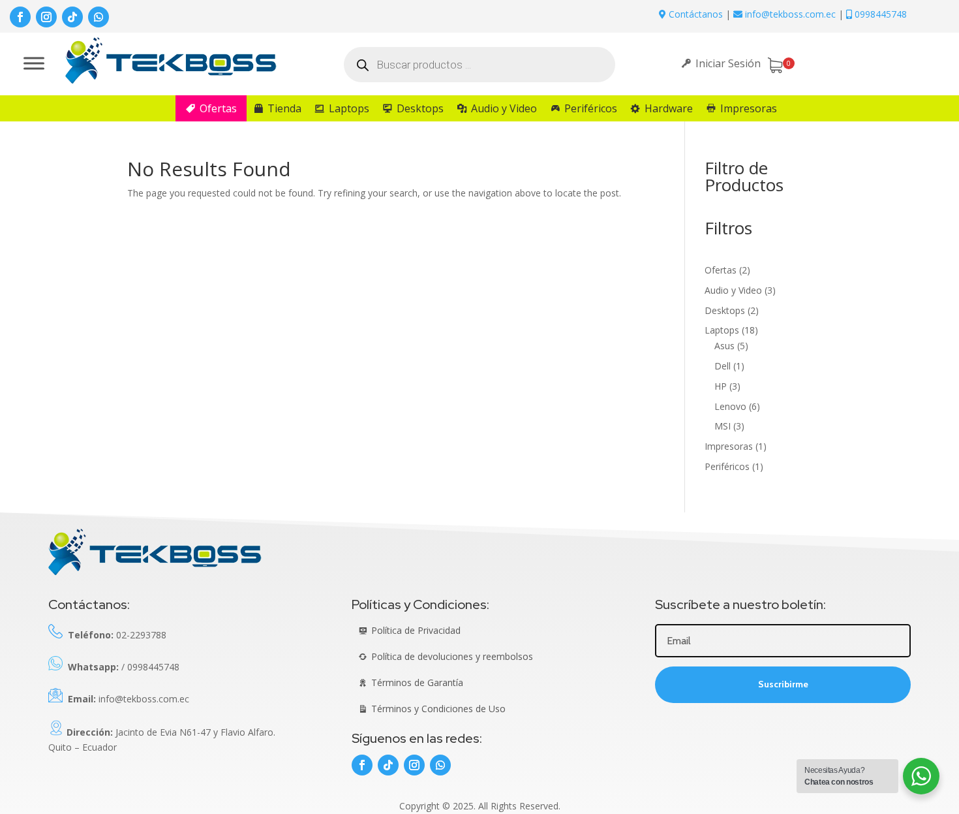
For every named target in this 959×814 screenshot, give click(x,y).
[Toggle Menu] (33, 63)
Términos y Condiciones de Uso (438, 708)
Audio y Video (504, 108)
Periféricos (590, 108)
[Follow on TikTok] (72, 17)
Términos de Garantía (417, 682)
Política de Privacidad (416, 630)
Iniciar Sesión (728, 63)
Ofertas (218, 108)
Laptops (349, 108)
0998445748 (879, 14)
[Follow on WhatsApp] (98, 17)
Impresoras (748, 108)
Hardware (669, 108)
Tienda (284, 108)
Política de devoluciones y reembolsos (452, 656)
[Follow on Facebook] (20, 17)
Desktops (420, 108)
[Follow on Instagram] (46, 17)
